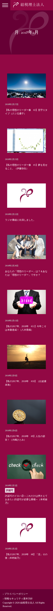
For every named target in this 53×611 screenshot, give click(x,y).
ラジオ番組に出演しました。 (20, 220)
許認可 (9, 490)
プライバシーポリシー (16, 594)
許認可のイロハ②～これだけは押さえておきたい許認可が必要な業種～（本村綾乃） (26, 499)
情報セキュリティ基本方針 (18, 598)
